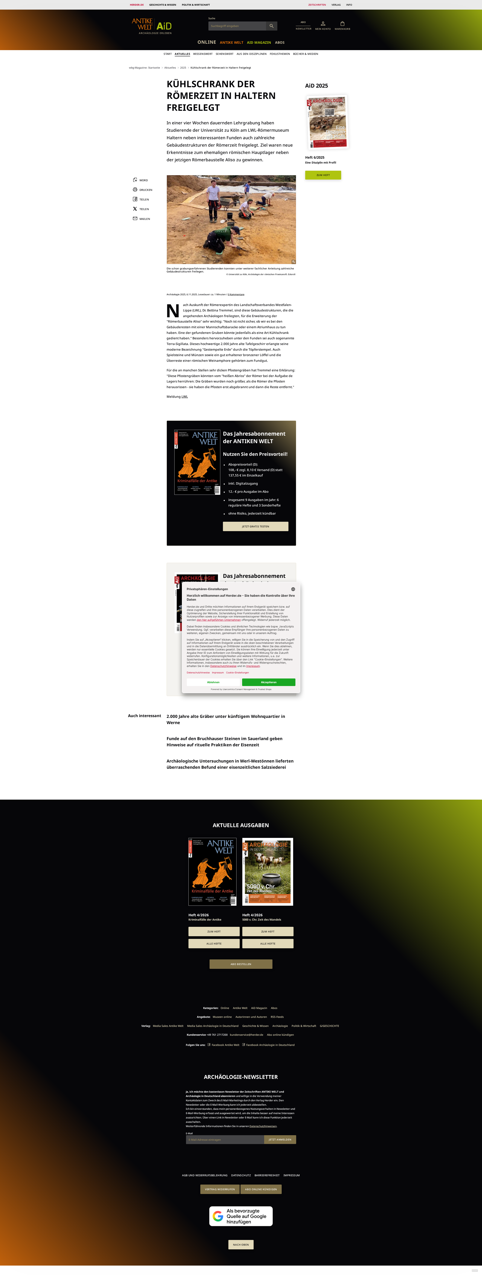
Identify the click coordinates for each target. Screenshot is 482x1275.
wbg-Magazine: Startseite (144, 67)
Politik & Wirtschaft (196, 4)
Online (207, 42)
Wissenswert (203, 54)
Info (349, 4)
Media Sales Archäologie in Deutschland (213, 1026)
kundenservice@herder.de (246, 1034)
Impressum (292, 1175)
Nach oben (241, 1244)
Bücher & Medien (305, 54)
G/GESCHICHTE (329, 1026)
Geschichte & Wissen (162, 4)
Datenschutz (241, 1175)
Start (168, 54)
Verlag (336, 4)
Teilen (144, 199)
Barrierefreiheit (267, 1175)
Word (144, 180)
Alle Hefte (214, 943)
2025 (183, 67)
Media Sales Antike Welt (168, 1026)
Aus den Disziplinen (252, 54)
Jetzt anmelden (280, 1139)
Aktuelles (182, 54)
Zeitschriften (317, 4)
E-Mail (189, 1133)
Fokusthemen (280, 54)
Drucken (146, 190)
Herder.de (137, 4)
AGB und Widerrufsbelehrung (204, 1175)
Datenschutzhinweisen (263, 1126)
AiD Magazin (259, 42)
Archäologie (280, 1026)
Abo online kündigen (280, 1034)
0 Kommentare (236, 294)
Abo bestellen (241, 964)
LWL (185, 396)
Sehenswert (225, 54)
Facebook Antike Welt (225, 1045)
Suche (211, 18)
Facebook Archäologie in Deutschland (270, 1045)
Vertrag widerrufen (220, 1189)
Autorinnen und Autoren (251, 1017)
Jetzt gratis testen (255, 526)
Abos (279, 42)
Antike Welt (231, 42)
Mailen (145, 219)
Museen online (222, 1017)
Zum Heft (323, 175)
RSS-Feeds (277, 1017)
